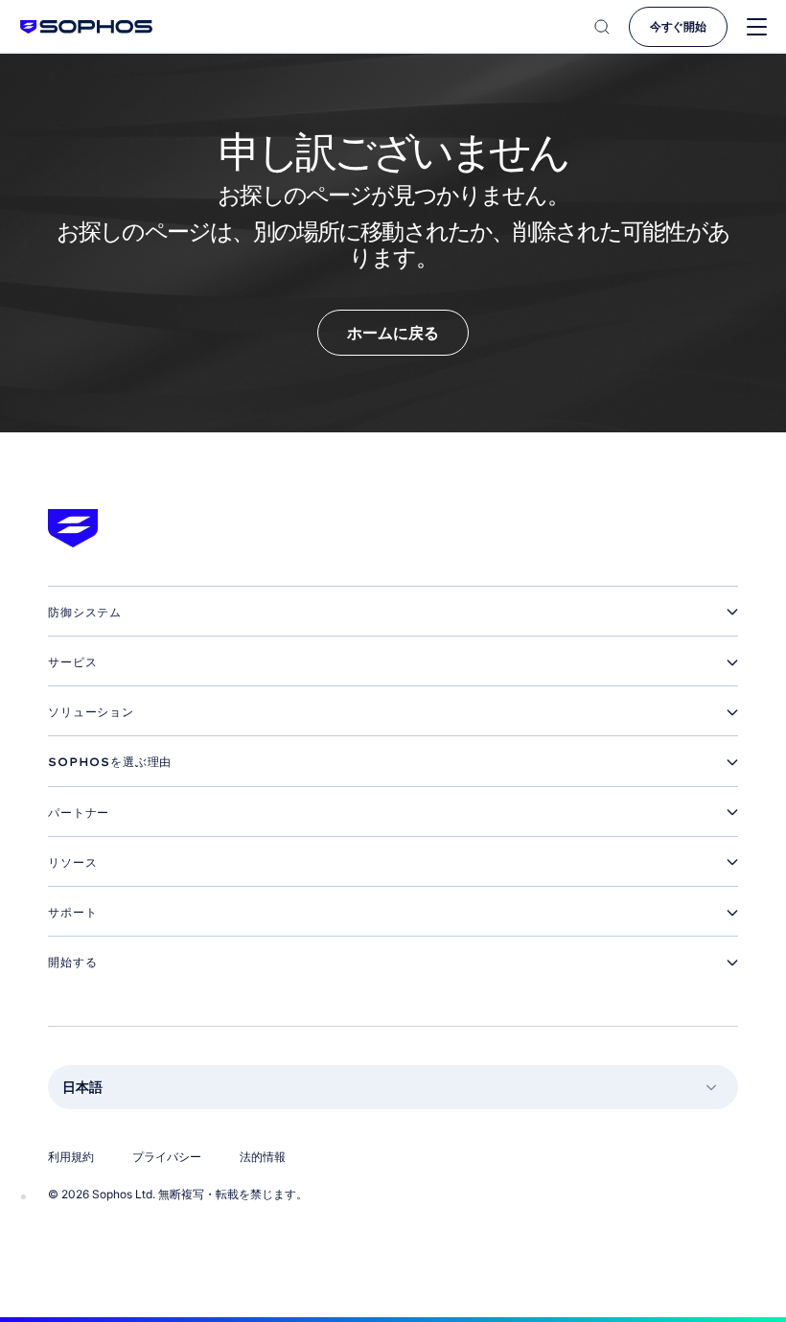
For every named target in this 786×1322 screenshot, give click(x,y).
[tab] (393, 612)
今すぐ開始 (678, 26)
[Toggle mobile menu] (757, 27)
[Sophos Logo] (86, 26)
